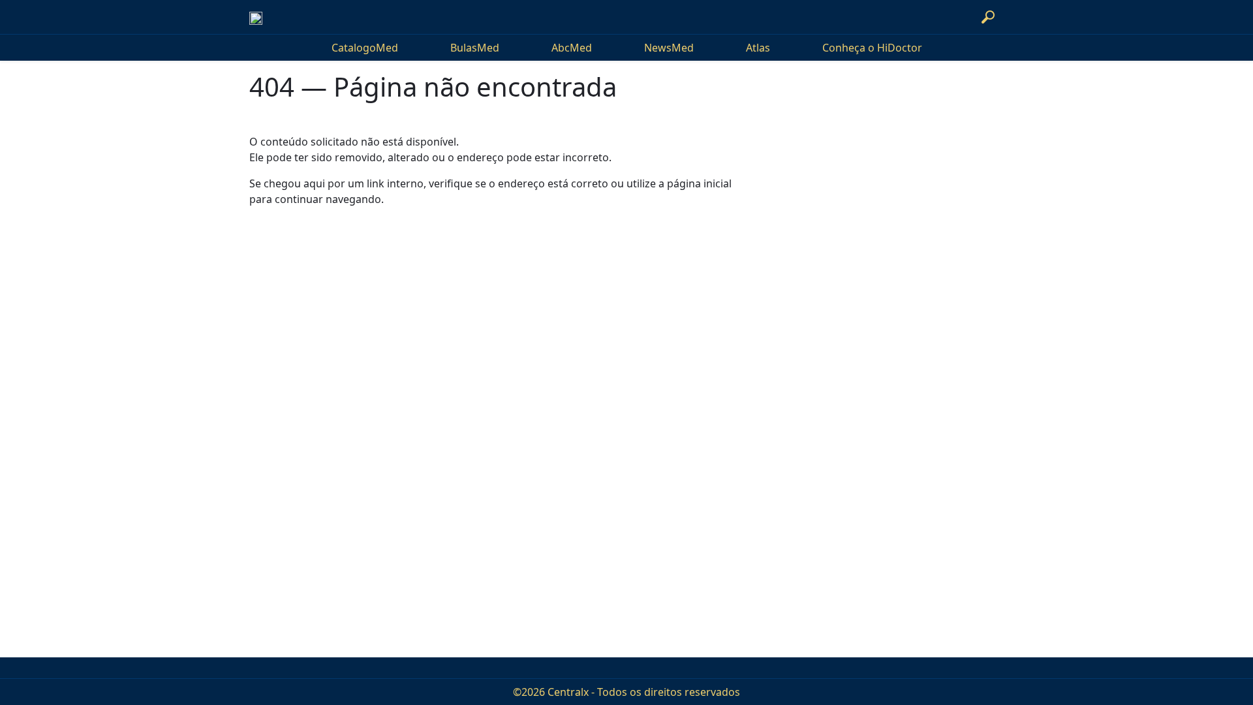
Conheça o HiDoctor (872, 47)
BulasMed (474, 47)
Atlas (758, 47)
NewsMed (669, 47)
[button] (988, 17)
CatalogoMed (365, 47)
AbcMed (571, 47)
